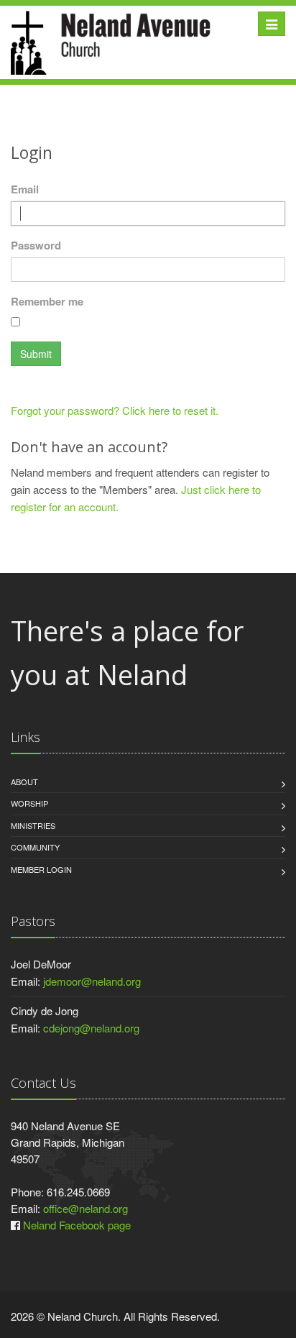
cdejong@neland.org (91, 1027)
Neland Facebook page (77, 1224)
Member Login (41, 869)
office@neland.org (85, 1208)
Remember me (47, 301)
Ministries (33, 825)
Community (35, 847)
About (24, 781)
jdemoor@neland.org (92, 981)
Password (36, 245)
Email (25, 189)
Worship (29, 803)
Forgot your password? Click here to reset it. (114, 410)
